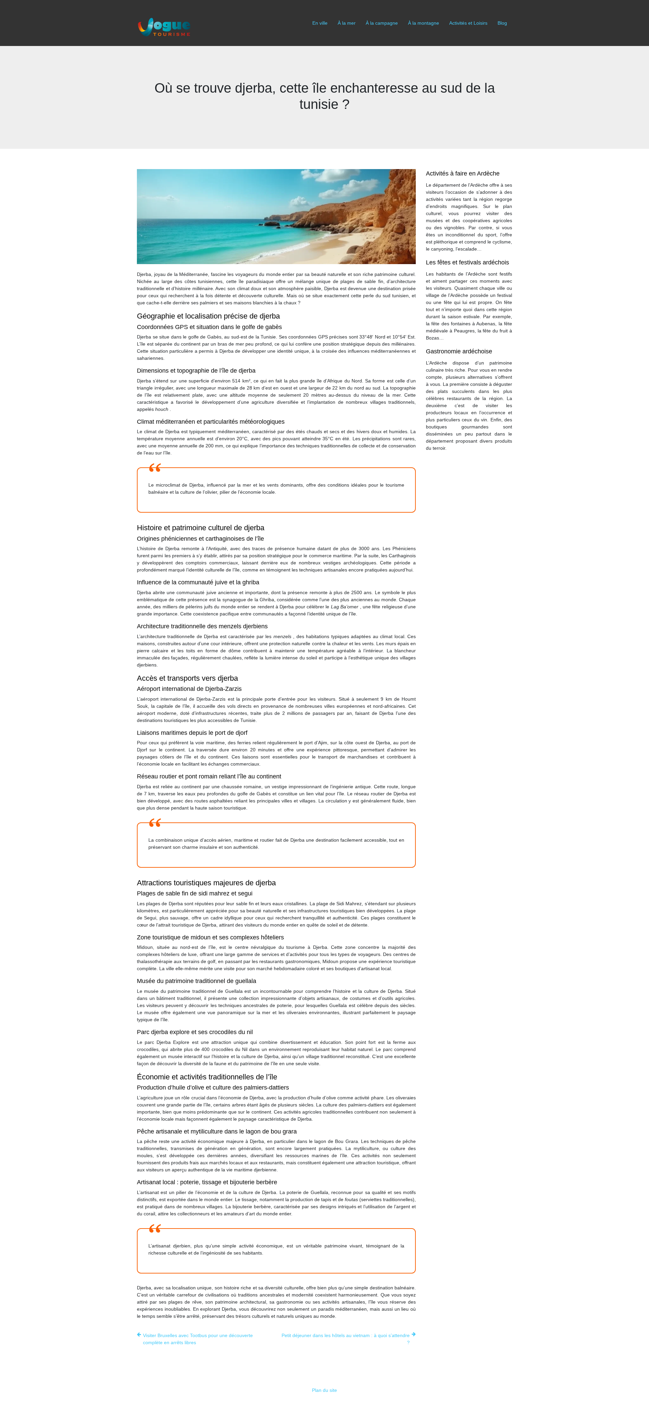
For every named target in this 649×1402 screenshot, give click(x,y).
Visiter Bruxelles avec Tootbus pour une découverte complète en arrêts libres (198, 1339)
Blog (502, 23)
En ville (320, 23)
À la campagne (382, 23)
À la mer (347, 23)
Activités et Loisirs (468, 23)
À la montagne (423, 23)
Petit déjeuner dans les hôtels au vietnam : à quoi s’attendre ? (346, 1339)
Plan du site (324, 1390)
